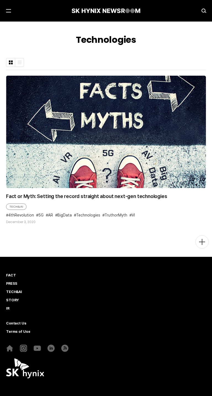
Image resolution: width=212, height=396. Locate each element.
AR (50, 215)
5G (41, 215)
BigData (64, 215)
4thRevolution (21, 215)
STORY (12, 300)
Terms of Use (18, 332)
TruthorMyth (116, 215)
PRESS (11, 284)
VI (133, 215)
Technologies (88, 215)
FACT (11, 275)
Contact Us (16, 323)
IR (7, 308)
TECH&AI (16, 206)
